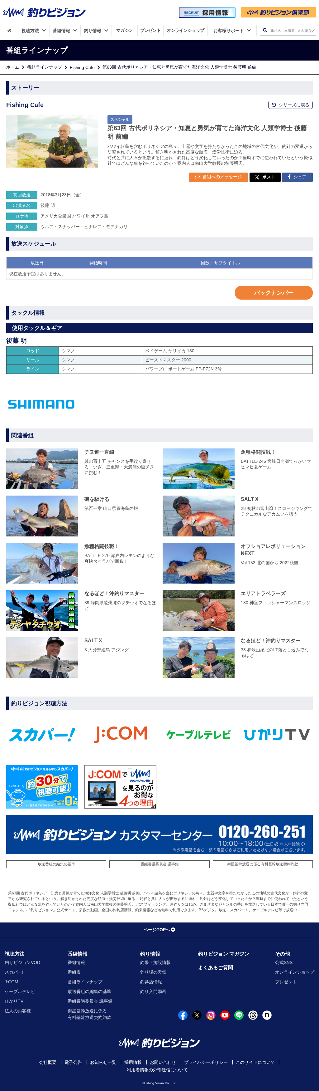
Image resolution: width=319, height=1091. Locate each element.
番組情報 (78, 953)
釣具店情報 (151, 981)
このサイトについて (255, 1062)
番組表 (74, 972)
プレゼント (286, 981)
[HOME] (9, 30)
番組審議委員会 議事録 (159, 864)
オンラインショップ (294, 972)
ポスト (268, 176)
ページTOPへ (157, 929)
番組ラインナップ (44, 67)
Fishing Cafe (82, 67)
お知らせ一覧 (103, 1062)
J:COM (11, 981)
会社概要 (47, 1062)
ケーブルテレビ (20, 991)
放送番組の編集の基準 (56, 864)
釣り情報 (150, 953)
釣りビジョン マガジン (223, 953)
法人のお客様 (18, 1010)
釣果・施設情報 (155, 962)
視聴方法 (15, 953)
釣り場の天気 (153, 972)
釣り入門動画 (153, 991)
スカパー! (14, 972)
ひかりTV (14, 1001)
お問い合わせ (163, 1062)
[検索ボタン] (264, 30)
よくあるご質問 (215, 967)
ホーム (12, 67)
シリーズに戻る (293, 104)
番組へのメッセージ (221, 176)
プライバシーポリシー (206, 1062)
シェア (299, 176)
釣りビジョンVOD (22, 962)
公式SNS (284, 962)
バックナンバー (273, 293)
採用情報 (133, 1062)
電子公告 (73, 1062)
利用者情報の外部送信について (157, 1069)
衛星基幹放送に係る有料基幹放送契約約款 (262, 864)
